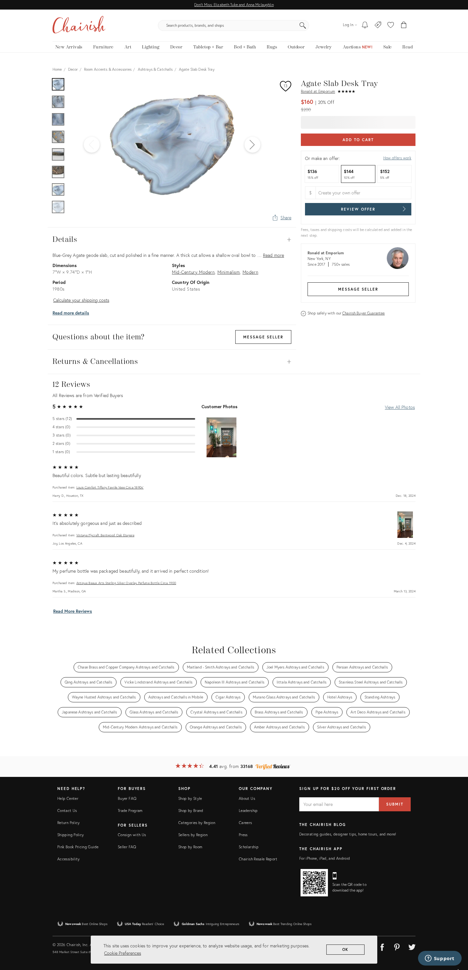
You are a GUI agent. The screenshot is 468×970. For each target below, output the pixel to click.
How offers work (397, 158)
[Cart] (403, 25)
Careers (245, 822)
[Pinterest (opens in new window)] (397, 946)
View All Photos (400, 407)
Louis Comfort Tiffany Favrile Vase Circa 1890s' (110, 487)
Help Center (67, 798)
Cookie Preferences (122, 953)
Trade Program (130, 810)
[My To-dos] (365, 25)
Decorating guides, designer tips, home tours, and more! (347, 834)
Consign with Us (132, 834)
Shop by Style (190, 798)
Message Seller (358, 289)
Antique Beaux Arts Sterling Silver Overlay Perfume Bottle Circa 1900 (126, 583)
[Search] (302, 25)
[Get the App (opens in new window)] (314, 883)
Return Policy (68, 822)
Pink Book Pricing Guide (77, 846)
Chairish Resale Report (258, 859)
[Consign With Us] (378, 25)
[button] (390, 25)
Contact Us (67, 810)
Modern (251, 272)
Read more (273, 255)
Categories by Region (196, 822)
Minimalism (228, 272)
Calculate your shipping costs (81, 300)
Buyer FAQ (127, 798)
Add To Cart (358, 139)
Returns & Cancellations (172, 362)
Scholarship (249, 846)
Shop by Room (190, 846)
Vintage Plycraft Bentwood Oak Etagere (105, 535)
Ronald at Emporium (318, 91)
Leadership (248, 810)
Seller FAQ (127, 846)
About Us (247, 798)
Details (172, 239)
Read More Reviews (72, 611)
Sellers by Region (193, 834)
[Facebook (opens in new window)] (382, 946)
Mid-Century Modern (193, 272)
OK (345, 949)
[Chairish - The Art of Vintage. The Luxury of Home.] (79, 25)
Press (243, 834)
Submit (394, 804)
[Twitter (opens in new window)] (411, 946)
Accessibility (68, 859)
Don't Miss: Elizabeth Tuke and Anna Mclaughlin (233, 4)
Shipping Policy (70, 834)
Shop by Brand (190, 810)
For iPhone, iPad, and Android (324, 858)
